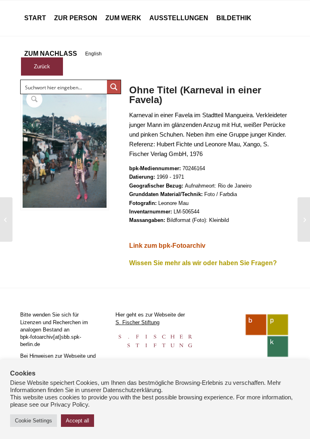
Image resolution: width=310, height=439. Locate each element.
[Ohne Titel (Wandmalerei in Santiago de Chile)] (303, 219)
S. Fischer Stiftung (137, 322)
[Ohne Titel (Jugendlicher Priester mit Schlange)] (6, 219)
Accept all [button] (77, 421)
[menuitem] (35, 18)
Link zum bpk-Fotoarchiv (167, 245)
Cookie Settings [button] (33, 421)
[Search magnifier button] (114, 87)
